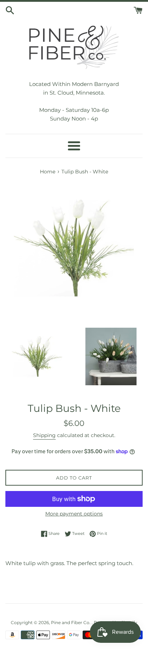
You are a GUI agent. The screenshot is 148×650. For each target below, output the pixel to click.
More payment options (74, 513)
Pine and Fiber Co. (71, 622)
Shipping (44, 435)
